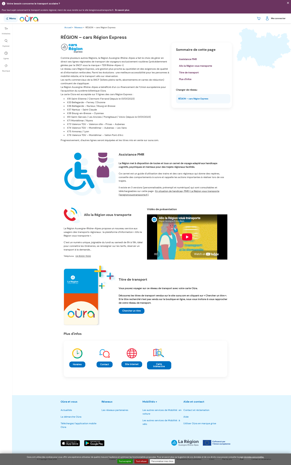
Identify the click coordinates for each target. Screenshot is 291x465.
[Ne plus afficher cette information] (288, 3)
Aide (186, 416)
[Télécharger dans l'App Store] (70, 443)
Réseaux (78, 27)
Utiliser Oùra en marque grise (199, 423)
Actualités (66, 410)
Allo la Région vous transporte (195, 65)
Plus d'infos (185, 79)
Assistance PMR (188, 59)
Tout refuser (141, 461)
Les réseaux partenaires (115, 410)
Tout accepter (125, 461)
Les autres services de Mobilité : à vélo (161, 422)
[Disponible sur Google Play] (94, 443)
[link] (131, 311)
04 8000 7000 (83, 256)
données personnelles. (254, 457)
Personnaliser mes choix (162, 461)
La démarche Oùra (71, 416)
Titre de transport (189, 72)
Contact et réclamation (196, 410)
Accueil (68, 27)
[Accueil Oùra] (29, 18)
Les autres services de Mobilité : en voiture (161, 411)
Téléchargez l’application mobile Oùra (78, 425)
